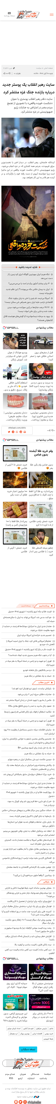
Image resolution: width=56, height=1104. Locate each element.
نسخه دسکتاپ (28, 1049)
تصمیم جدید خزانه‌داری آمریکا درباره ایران (34, 635)
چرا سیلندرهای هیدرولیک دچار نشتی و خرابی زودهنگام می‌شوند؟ (31, 894)
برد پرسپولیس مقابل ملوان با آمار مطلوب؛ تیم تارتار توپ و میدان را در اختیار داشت (29, 851)
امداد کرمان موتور (14, 1028)
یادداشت (43, 1078)
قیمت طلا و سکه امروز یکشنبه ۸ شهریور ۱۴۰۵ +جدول (29, 611)
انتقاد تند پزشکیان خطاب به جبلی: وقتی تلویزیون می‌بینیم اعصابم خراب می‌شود (29, 833)
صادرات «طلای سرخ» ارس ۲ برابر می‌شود (34, 694)
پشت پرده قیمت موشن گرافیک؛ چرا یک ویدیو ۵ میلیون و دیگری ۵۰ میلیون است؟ (30, 929)
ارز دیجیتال (14, 1033)
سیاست (38, 68)
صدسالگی (35, 1074)
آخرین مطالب (43, 682)
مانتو (51, 1028)
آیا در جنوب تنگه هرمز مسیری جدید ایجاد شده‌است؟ (29, 655)
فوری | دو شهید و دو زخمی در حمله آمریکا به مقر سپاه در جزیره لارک (30, 663)
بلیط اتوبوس (48, 1038)
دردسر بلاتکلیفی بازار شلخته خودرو (37, 670)
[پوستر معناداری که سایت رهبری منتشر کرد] (28, 223)
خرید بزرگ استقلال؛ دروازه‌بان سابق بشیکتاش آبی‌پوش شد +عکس (29, 776)
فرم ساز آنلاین (28, 1028)
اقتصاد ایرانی (37, 1033)
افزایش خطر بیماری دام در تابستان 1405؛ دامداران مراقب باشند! (30, 938)
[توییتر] (20, 1102)
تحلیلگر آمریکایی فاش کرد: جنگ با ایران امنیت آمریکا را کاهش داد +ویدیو (30, 642)
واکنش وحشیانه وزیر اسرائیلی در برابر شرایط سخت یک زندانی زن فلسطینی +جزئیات (31, 767)
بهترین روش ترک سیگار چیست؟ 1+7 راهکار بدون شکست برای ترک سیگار (30, 921)
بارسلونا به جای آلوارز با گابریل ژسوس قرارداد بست (30, 816)
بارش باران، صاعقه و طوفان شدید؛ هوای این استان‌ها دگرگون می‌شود (31, 824)
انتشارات (31, 1078)
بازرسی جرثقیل (41, 1028)
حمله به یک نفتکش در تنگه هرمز (37, 676)
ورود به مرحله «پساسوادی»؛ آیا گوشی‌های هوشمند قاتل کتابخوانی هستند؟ (28, 318)
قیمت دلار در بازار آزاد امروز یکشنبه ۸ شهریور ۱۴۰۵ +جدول (28, 649)
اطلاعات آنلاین (28, 14)
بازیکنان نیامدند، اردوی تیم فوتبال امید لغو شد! (31, 688)
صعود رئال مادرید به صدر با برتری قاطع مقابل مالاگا (29, 706)
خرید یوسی (49, 1033)
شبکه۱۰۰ (47, 1074)
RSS (11, 1078)
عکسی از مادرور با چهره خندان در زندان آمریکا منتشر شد (28, 700)
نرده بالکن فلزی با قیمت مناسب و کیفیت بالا (33, 944)
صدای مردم (10, 1074)
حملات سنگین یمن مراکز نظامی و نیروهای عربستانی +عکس (26, 810)
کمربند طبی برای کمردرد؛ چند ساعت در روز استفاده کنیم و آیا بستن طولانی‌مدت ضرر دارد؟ (28, 913)
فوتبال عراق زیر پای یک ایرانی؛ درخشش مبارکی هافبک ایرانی (26, 906)
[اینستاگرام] (25, 1102)
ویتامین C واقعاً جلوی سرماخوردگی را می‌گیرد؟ (32, 875)
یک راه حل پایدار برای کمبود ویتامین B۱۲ (34, 748)
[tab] (46, 606)
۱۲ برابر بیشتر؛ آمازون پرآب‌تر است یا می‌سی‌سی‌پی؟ (29, 283)
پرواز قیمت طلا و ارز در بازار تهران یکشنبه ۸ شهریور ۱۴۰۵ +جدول (30, 794)
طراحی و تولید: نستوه (25, 1096)
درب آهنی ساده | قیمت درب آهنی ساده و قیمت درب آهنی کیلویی (30, 951)
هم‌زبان (23, 1074)
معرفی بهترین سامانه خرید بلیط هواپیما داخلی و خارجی (28, 888)
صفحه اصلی (48, 68)
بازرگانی (46, 881)
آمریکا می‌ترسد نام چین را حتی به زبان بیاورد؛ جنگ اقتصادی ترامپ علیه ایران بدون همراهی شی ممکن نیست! (29, 300)
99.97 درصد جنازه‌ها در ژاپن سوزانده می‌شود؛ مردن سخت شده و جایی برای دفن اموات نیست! (30, 309)
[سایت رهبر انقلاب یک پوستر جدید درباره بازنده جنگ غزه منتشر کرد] (28, 137)
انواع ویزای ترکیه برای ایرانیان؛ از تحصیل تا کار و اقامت (29, 901)
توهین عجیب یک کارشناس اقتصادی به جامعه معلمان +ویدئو (30, 868)
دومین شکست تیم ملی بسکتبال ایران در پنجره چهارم (29, 759)
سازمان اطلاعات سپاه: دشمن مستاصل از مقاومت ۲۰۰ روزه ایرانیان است (29, 731)
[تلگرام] (16, 1102)
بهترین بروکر (25, 1033)
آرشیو (20, 1078)
